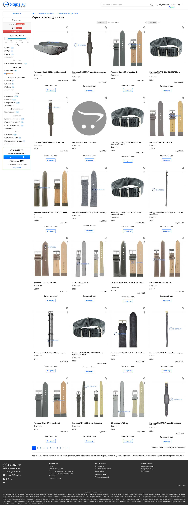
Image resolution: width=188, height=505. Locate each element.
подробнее (17, 167)
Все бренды (99, 466)
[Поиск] (151, 4)
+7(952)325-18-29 (13, 472)
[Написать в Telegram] (11, 479)
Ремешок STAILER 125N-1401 (160, 283)
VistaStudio (181, 485)
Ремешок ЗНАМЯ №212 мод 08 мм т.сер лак (166, 353)
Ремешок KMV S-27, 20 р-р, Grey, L (47, 423)
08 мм (9, 84)
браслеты (11, 70)
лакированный (13, 138)
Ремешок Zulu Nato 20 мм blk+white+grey (50, 353)
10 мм (10, 87)
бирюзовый (12, 103)
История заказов (147, 469)
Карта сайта (99, 471)
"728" (9, 51)
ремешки (21, 24)
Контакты (52, 476)
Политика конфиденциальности (61, 471)
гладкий (11, 134)
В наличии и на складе (16, 63)
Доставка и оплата (56, 469)
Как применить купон (103, 469)
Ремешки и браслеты (46, 13)
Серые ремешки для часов (68, 13)
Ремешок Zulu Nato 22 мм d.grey (85, 142)
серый (19, 28)
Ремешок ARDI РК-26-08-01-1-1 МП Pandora (127, 353)
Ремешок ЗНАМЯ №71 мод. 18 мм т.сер (49, 142)
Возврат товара (55, 478)
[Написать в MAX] (4, 479)
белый (11, 99)
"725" (9, 48)
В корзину (50, 90)
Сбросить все (17, 31)
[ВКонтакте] (4, 482)
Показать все (8, 57)
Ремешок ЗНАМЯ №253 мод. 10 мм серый (50, 72)
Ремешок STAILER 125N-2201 (45, 283)
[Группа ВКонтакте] (10, 157)
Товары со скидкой (102, 477)
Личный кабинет (147, 466)
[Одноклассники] (23, 157)
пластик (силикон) (14, 122)
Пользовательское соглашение (61, 473)
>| (67, 448)
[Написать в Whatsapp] (8, 479)
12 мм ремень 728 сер (80, 283)
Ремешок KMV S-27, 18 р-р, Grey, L (124, 72)
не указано (12, 112)
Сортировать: (101, 22)
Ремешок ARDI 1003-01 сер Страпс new (87, 423)
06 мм (9, 80)
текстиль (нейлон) (14, 125)
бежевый (12, 96)
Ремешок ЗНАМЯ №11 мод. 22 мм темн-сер (89, 212)
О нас (51, 466)
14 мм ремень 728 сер (119, 423)
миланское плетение (15, 141)
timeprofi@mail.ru (13, 475)
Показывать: (152, 22)
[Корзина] (178, 4)
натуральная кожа (15, 119)
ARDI (9, 54)
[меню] (183, 4)
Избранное (145, 471)
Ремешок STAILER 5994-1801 (160, 142)
